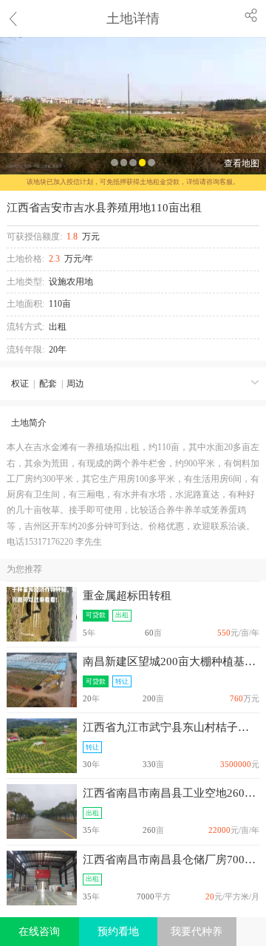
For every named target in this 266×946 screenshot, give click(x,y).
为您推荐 (24, 569)
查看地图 (241, 163)
